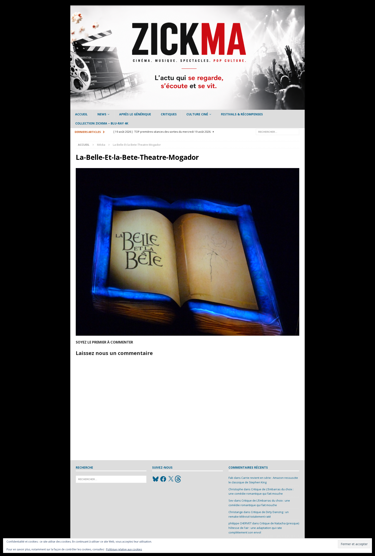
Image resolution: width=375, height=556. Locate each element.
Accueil (81, 114)
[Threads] (178, 479)
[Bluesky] (155, 479)
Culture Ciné (197, 114)
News (101, 114)
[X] (170, 479)
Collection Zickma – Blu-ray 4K (101, 123)
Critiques (169, 114)
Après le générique (135, 114)
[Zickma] (187, 107)
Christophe (236, 489)
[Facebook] (163, 479)
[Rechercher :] (277, 131)
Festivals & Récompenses (242, 114)
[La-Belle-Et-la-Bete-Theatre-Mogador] (187, 333)
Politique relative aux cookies (124, 549)
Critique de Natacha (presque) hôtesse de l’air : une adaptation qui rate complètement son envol (264, 527)
